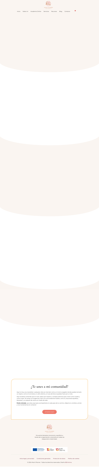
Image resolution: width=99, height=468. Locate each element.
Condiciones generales (43, 458)
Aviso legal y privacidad (27, 458)
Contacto (67, 11)
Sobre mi (25, 11)
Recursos (54, 11)
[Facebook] (46, 443)
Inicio (18, 11)
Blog (60, 11)
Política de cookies (73, 458)
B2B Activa (68, 462)
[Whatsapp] (52, 443)
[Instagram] (49, 443)
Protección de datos (59, 458)
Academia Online (36, 11)
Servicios (46, 11)
